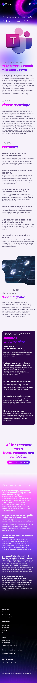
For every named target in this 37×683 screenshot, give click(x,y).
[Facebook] (3, 662)
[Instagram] (11, 662)
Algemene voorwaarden (9, 645)
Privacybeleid (6, 643)
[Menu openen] (34, 4)
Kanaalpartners (6, 614)
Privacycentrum (6, 640)
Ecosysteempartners (8, 617)
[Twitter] (7, 662)
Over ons (4, 612)
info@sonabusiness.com (9, 653)
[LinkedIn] (15, 662)
